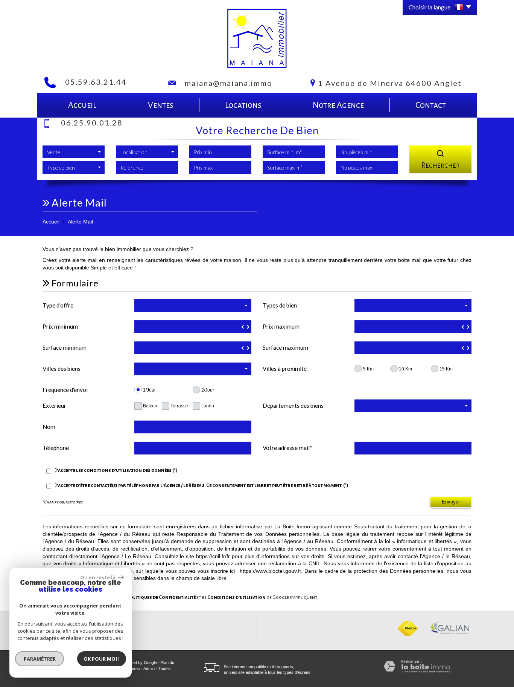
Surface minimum (65, 347)
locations (243, 105)
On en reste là (98, 577)
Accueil (82, 105)
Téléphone (56, 447)
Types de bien (280, 305)
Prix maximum (281, 326)
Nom (49, 426)
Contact (430, 105)
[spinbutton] (192, 326)
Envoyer (451, 502)
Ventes (160, 105)
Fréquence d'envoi (65, 389)
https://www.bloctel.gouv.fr (270, 571)
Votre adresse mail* (287, 447)
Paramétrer (40, 658)
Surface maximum (285, 347)
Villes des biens (62, 368)
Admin (149, 668)
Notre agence (338, 105)
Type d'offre (58, 305)
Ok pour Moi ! (102, 658)
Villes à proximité (285, 368)
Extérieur (54, 405)
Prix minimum (60, 326)
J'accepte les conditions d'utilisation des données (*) (116, 470)
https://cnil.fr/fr (213, 556)
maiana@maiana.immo (228, 82)
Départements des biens (293, 405)
